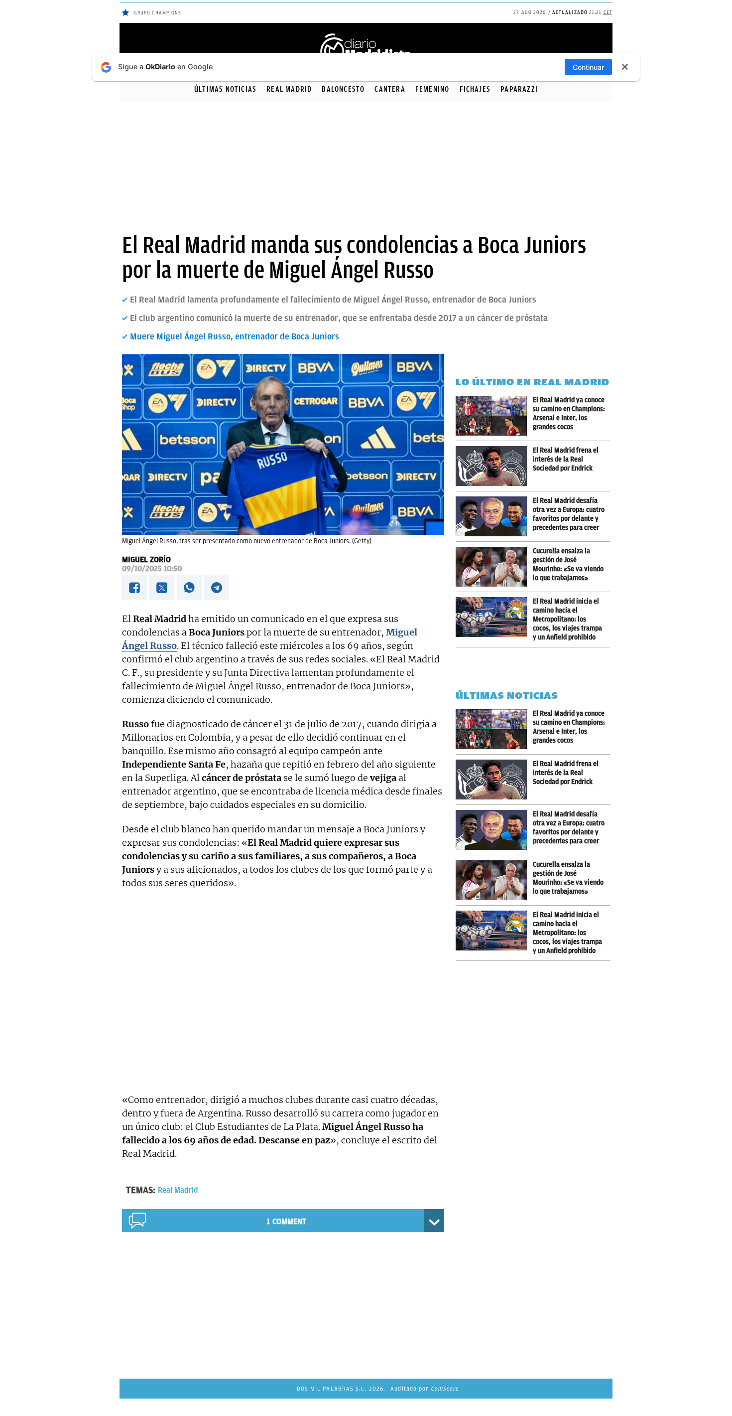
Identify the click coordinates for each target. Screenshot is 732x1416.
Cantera (389, 89)
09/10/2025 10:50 (152, 568)
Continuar (588, 67)
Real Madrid (289, 89)
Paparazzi (519, 89)
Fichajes (475, 89)
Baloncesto (343, 89)
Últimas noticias (225, 89)
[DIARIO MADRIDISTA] (366, 35)
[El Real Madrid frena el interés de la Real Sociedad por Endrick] (494, 466)
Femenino (432, 89)
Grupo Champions (158, 12)
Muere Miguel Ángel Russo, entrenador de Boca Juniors (234, 336)
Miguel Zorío (146, 559)
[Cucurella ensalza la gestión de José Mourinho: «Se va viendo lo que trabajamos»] (494, 567)
